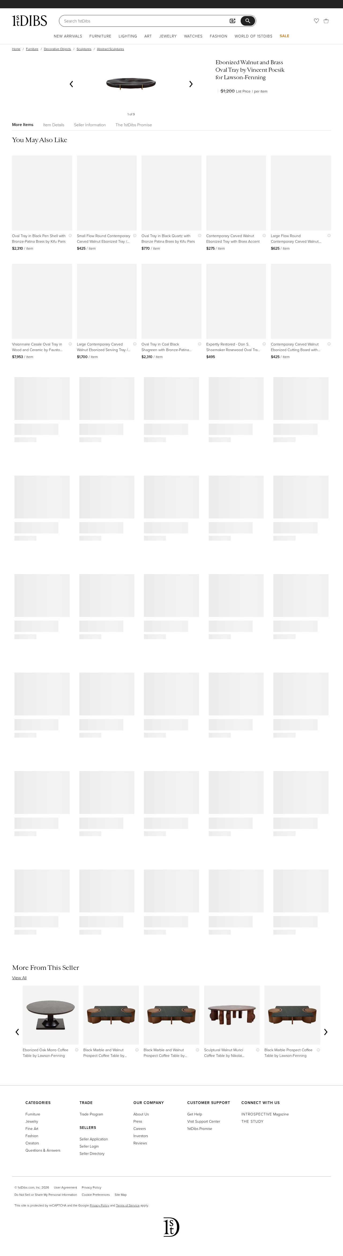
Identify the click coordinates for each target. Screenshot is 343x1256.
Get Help (194, 1114)
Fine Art (31, 1128)
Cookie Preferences (96, 1194)
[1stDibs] (29, 20)
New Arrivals (68, 36)
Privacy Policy (91, 1187)
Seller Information (90, 125)
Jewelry (168, 36)
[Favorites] (316, 20)
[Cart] (326, 20)
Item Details (53, 125)
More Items (22, 125)
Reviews (140, 1142)
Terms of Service (128, 1205)
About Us (141, 1114)
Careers (139, 1128)
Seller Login (89, 1146)
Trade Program (91, 1114)
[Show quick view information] (69, 235)
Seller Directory (92, 1153)
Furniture (100, 36)
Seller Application (94, 1138)
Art (148, 36)
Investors (140, 1135)
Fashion (219, 36)
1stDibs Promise (199, 1128)
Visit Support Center (203, 1121)
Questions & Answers (42, 1150)
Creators (32, 1142)
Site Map (121, 1194)
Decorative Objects (57, 49)
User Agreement (65, 1187)
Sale (284, 36)
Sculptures (84, 49)
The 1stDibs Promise (133, 125)
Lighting (128, 36)
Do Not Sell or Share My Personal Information (45, 1194)
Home (16, 49)
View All (19, 978)
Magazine (265, 1114)
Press (137, 1121)
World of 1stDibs (254, 36)
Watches (193, 36)
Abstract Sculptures (110, 49)
